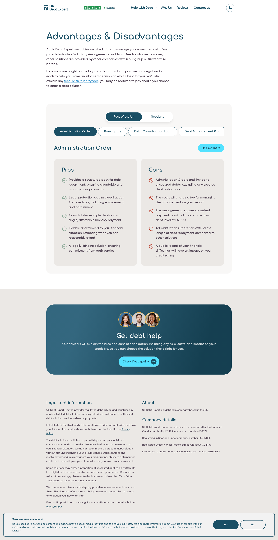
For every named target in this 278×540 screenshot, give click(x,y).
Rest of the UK (123, 116)
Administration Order (75, 131)
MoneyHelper (54, 507)
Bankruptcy (112, 131)
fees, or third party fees (81, 81)
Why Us (166, 8)
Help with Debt (142, 8)
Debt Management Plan (202, 131)
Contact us (202, 8)
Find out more (211, 148)
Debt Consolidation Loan (152, 131)
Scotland (158, 116)
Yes (226, 524)
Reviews (183, 8)
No (252, 524)
